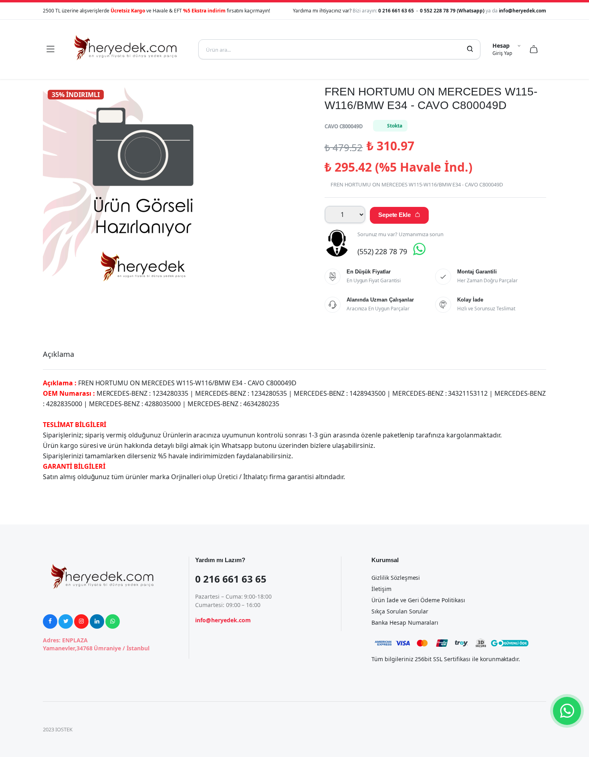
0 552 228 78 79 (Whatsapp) (452, 10)
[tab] (58, 354)
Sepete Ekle (399, 214)
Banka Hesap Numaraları (404, 622)
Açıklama (58, 354)
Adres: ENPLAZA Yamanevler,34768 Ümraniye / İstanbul (96, 644)
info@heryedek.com (523, 10)
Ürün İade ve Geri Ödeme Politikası (418, 600)
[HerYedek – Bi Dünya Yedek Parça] (126, 49)
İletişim (381, 589)
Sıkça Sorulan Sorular (399, 611)
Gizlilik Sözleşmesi (395, 577)
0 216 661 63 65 (396, 10)
